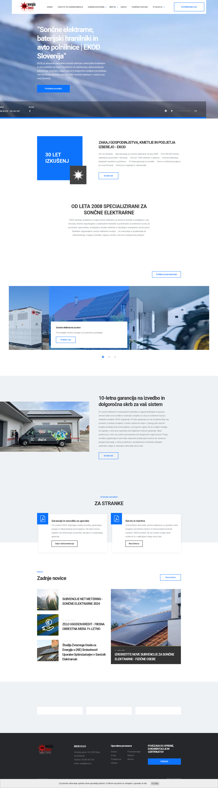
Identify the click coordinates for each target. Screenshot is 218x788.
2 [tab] (171, 110)
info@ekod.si (85, 763)
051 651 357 (15, 111)
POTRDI (155, 783)
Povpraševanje (133, 751)
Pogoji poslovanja (174, 779)
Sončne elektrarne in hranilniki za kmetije (155, 327)
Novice (130, 759)
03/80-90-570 (88, 760)
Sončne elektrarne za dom (68, 327)
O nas (113, 755)
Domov (114, 751)
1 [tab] (165, 110)
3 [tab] (115, 357)
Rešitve (130, 755)
